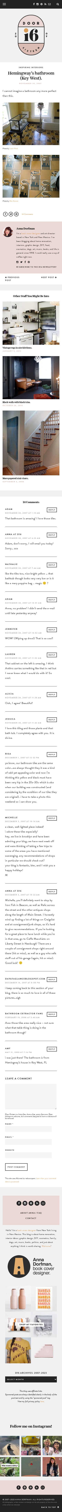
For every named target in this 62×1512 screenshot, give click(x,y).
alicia (9, 693)
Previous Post (12, 279)
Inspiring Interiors (31, 67)
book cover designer (30, 233)
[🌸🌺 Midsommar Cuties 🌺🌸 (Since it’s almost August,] (52, 1445)
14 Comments (27, 214)
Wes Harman (13, 201)
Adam (9, 509)
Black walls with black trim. (16, 402)
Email (9, 1137)
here (42, 1401)
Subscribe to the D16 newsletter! (38, 267)
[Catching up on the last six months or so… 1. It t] (52, 1467)
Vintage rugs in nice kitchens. (17, 347)
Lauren (10, 654)
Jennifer (11, 629)
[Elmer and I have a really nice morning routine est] (9, 1445)
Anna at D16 (13, 534)
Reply (52, 510)
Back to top (49, 1507)
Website (9, 1150)
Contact (31, 1218)
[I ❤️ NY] (31, 1467)
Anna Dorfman (25, 228)
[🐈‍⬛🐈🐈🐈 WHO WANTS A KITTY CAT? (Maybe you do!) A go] (9, 1467)
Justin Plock (13, 148)
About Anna (27, 1213)
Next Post (48, 277)
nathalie (11, 564)
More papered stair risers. (15, 478)
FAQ (39, 1213)
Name (9, 1124)
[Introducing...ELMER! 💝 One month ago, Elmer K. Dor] (31, 1445)
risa (8, 753)
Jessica (10, 719)
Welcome (46, 1246)
